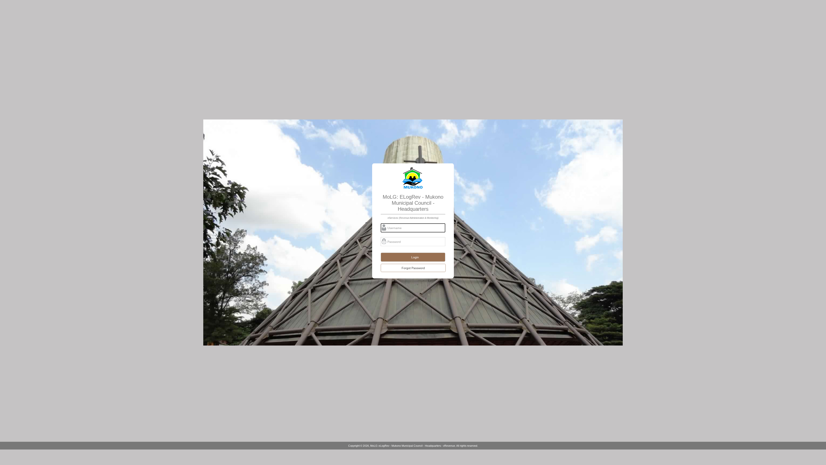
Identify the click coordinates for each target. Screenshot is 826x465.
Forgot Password (413, 268)
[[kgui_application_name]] (413, 178)
